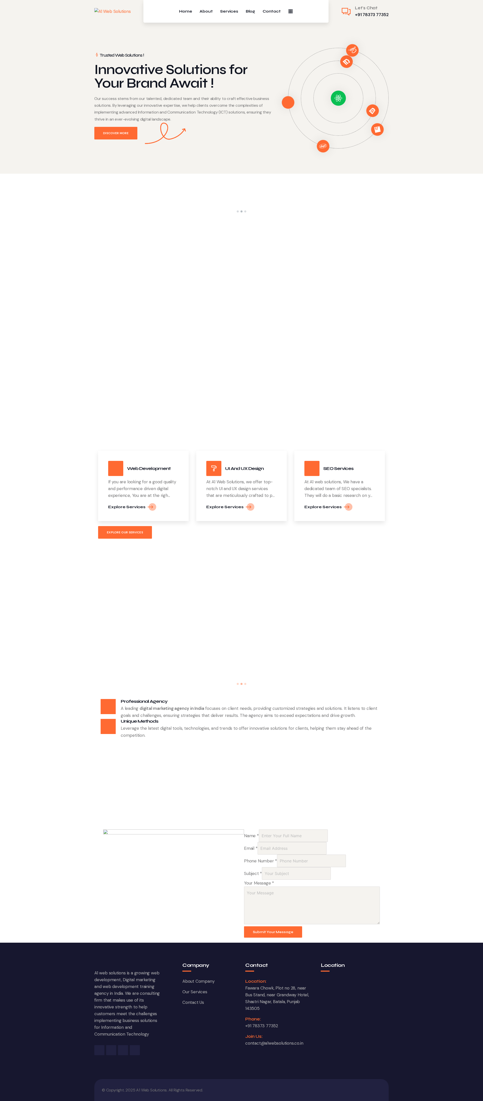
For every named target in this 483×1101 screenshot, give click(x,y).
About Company (198, 981)
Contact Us (193, 1002)
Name (251, 835)
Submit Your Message (273, 932)
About (206, 11)
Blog (250, 11)
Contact (272, 11)
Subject (253, 873)
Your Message (259, 883)
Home (185, 11)
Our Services (194, 992)
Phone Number (260, 861)
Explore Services (126, 506)
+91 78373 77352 (372, 14)
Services (229, 11)
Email (251, 848)
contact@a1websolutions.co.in (274, 1043)
